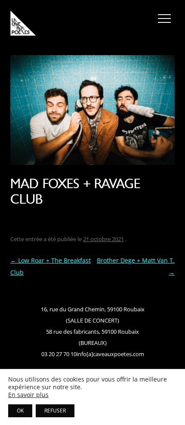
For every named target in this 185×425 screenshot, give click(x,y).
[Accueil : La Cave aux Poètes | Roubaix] (23, 24)
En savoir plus (28, 395)
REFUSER (55, 410)
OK (20, 410)
